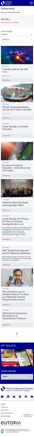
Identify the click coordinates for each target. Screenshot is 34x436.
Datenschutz (5, 410)
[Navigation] (31, 3)
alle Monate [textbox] (5, 39)
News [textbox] (5, 377)
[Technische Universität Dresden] (6, 2)
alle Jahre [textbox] (5, 34)
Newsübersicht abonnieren (10, 22)
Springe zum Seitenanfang (27, 415)
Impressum (4, 407)
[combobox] (17, 34)
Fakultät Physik (7, 9)
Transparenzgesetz (6, 413)
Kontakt (3, 404)
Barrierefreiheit (5, 416)
